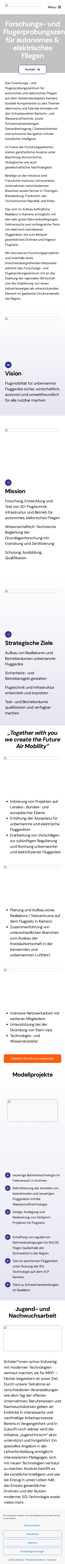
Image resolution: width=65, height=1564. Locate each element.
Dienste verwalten (32, 1525)
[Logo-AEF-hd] (23, 5)
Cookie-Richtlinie (16, 1559)
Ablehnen (32, 1542)
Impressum (51, 1559)
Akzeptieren (32, 1534)
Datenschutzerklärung (35, 1559)
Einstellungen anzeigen (32, 1551)
